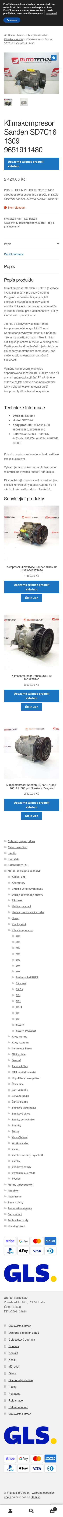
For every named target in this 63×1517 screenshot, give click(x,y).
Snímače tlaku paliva (24, 1107)
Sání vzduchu (20, 1090)
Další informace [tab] (13, 254)
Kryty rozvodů (20, 1042)
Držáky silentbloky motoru (27, 894)
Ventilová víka (20, 1143)
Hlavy (15, 918)
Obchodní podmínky (21, 1380)
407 (18, 953)
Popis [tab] (7, 244)
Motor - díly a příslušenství (32, 35)
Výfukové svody (21, 1167)
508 (18, 959)
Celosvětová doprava (22, 1339)
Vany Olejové (19, 1137)
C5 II (18, 1001)
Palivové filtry (20, 1066)
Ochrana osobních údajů (24, 1333)
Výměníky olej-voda (23, 1173)
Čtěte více (31, 598)
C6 (17, 1013)
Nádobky (13, 1190)
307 (18, 942)
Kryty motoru (19, 1036)
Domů (11, 35)
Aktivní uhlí (19, 876)
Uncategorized (16, 1226)
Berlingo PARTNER (27, 977)
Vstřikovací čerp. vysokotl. (28, 1155)
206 (18, 936)
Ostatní (16, 1060)
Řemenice (18, 1084)
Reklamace (16, 1400)
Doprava (14, 1346)
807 (18, 971)
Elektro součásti (17, 847)
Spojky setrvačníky (23, 1119)
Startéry (16, 1125)
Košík (12, 1360)
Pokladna (14, 1394)
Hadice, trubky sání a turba (28, 912)
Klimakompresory (13, 39)
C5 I (18, 995)
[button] (54, 58)
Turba (15, 1131)
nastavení (51, 13)
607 (18, 965)
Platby (12, 1387)
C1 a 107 (21, 983)
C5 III (19, 1007)
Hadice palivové (21, 906)
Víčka (15, 1149)
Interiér (12, 853)
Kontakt (13, 1353)
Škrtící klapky (20, 1101)
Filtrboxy (17, 900)
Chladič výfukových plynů (27, 888)
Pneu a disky (15, 1202)
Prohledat (31, 1511)
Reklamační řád (18, 1407)
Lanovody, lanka (22, 1048)
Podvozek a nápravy (20, 1208)
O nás (12, 1373)
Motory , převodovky (20, 1184)
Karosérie (13, 859)
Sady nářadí (15, 1214)
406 (18, 948)
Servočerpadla (20, 1096)
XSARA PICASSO (26, 1030)
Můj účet (14, 1366)
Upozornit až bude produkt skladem (25, 164)
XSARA (20, 1024)
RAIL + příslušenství (24, 1072)
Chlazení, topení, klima (21, 841)
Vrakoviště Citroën (20, 1326)
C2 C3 (19, 989)
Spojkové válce (21, 1113)
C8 (17, 1019)
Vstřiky (16, 1161)
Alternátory (18, 882)
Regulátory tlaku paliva (26, 1078)
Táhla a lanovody (18, 1220)
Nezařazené (15, 1196)
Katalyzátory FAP (18, 865)
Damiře (35, 1497)
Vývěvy (16, 1178)
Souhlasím (12, 20)
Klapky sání (19, 924)
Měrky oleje (19, 1054)
